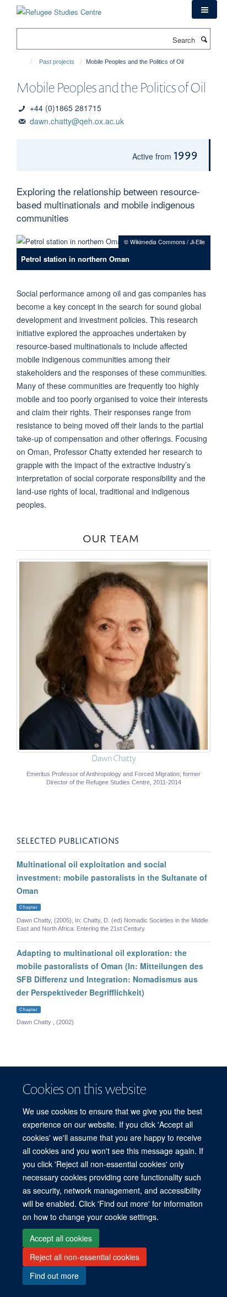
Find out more (54, 1275)
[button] (204, 9)
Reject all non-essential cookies (84, 1256)
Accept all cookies (61, 1238)
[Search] (204, 39)
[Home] (26, 62)
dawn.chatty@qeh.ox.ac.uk (77, 121)
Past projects (56, 61)
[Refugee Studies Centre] (59, 8)
